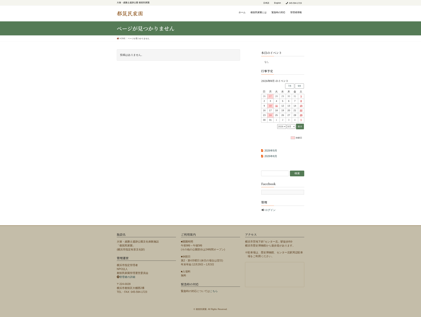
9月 (299, 86)
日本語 (266, 3)
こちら (214, 291)
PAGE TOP (412, 303)
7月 (289, 86)
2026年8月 (270, 156)
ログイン (270, 210)
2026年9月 (270, 150)
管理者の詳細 (127, 277)
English (277, 3)
